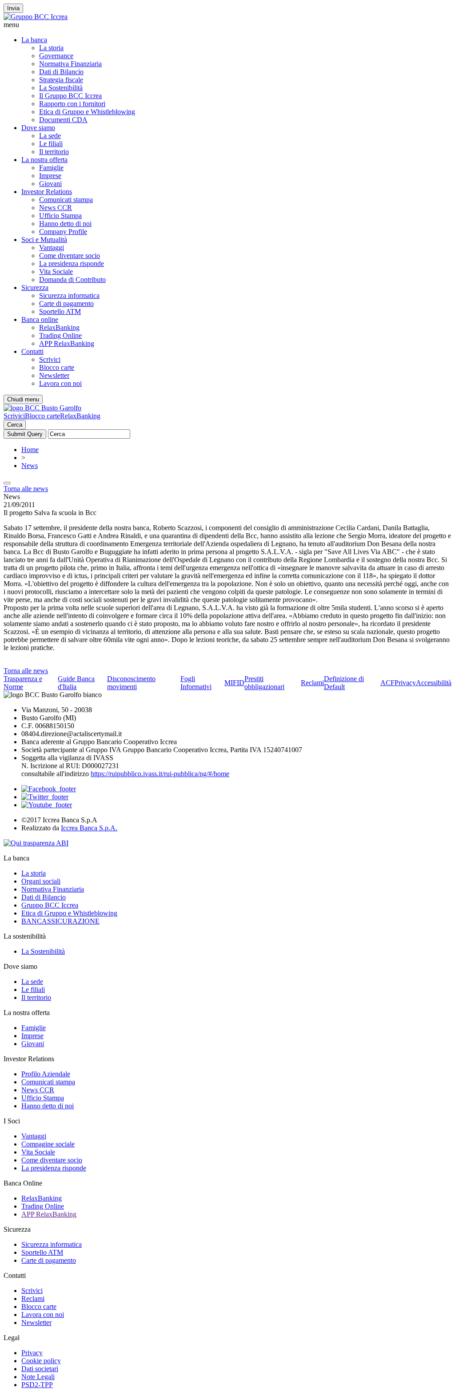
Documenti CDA (63, 119)
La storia (51, 48)
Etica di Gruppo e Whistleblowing (87, 111)
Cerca (14, 424)
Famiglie (51, 167)
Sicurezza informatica (69, 295)
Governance (56, 55)
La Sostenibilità (61, 87)
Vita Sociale (56, 271)
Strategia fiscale (61, 79)
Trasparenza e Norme (23, 682)
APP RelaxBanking (66, 343)
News (29, 465)
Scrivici (49, 359)
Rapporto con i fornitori (72, 103)
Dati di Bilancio (61, 71)
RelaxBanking (59, 327)
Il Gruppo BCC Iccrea (70, 95)
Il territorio (54, 151)
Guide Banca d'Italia (76, 682)
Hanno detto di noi (65, 223)
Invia (13, 8)
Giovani (50, 183)
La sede (50, 135)
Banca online (39, 319)
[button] (227, 25)
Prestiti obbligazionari (264, 682)
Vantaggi (51, 247)
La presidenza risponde (71, 263)
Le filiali (51, 143)
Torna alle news (26, 488)
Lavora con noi (60, 383)
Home (30, 449)
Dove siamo (38, 127)
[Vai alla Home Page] (42, 408)
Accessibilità (433, 682)
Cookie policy (41, 1360)
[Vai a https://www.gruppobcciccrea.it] (36, 16)
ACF (387, 682)
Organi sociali (40, 881)
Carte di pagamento (66, 303)
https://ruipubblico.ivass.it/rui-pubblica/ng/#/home (160, 773)
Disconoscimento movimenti (131, 682)
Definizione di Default (344, 682)
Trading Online (60, 335)
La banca (34, 40)
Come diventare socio (69, 255)
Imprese (50, 175)
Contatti (32, 351)
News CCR (55, 207)
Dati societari (39, 1368)
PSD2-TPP (37, 1384)
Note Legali (38, 1376)
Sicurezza (34, 287)
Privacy (405, 682)
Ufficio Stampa (60, 215)
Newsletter (54, 375)
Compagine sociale (48, 1144)
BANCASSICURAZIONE (60, 921)
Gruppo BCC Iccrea (49, 905)
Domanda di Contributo (72, 279)
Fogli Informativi (196, 682)
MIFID (234, 682)
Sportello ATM (60, 311)
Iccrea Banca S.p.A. (89, 828)
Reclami (312, 682)
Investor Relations (46, 191)
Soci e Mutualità (44, 239)
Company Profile (63, 231)
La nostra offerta (44, 159)
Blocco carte (56, 367)
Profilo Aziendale (45, 1074)
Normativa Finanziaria (70, 63)
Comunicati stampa (66, 199)
